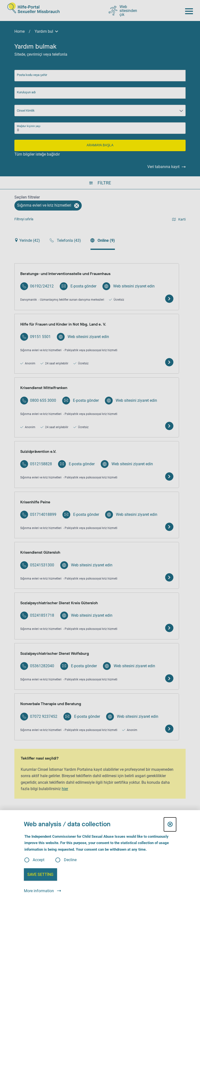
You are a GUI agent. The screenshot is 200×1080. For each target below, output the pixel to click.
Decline (70, 860)
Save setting (40, 874)
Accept (38, 860)
